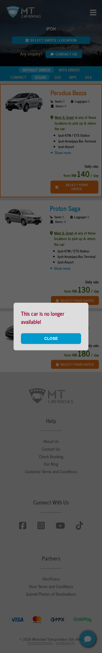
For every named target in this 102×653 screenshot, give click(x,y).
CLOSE (51, 338)
